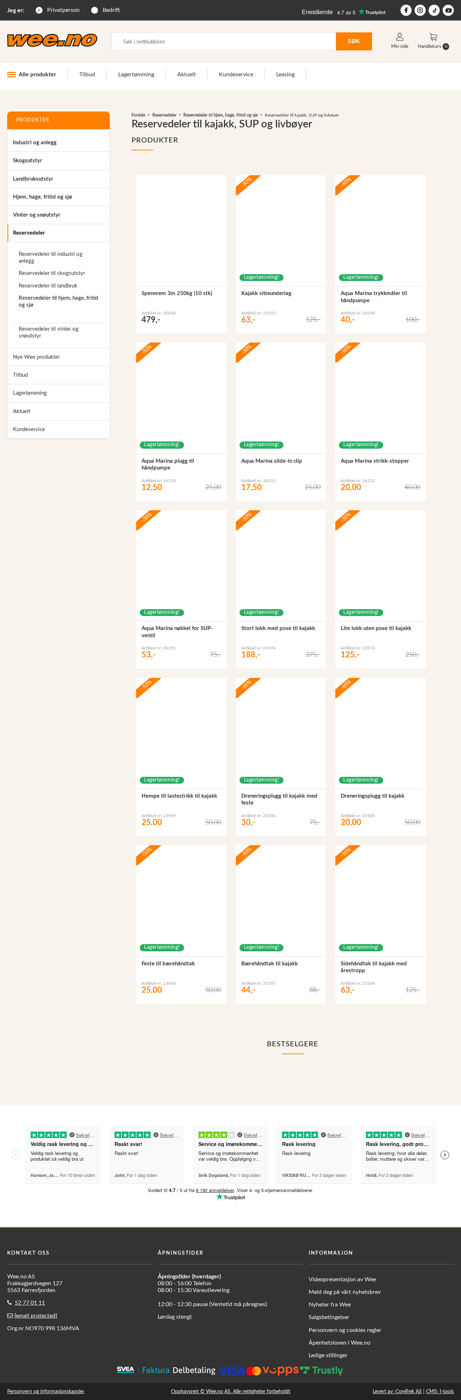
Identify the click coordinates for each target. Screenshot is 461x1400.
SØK (354, 41)
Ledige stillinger (328, 1355)
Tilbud (87, 74)
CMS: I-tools (440, 1391)
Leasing (285, 74)
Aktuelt (186, 74)
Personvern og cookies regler (345, 1330)
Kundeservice (236, 74)
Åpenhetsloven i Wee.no (339, 1343)
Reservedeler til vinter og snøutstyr (49, 332)
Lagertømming (136, 74)
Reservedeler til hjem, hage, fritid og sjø (58, 301)
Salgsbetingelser (329, 1317)
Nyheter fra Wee (330, 1305)
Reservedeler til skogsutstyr (52, 273)
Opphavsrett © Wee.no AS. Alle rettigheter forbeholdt (230, 1391)
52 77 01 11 (30, 1303)
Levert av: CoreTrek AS (397, 1391)
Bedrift (111, 10)
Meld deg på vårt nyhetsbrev (345, 1292)
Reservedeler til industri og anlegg (50, 258)
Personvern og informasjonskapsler (45, 1391)
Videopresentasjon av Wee (342, 1279)
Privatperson (63, 10)
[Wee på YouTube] (448, 10)
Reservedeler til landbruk (48, 286)
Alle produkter (37, 74)
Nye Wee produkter (36, 357)
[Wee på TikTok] (434, 10)
